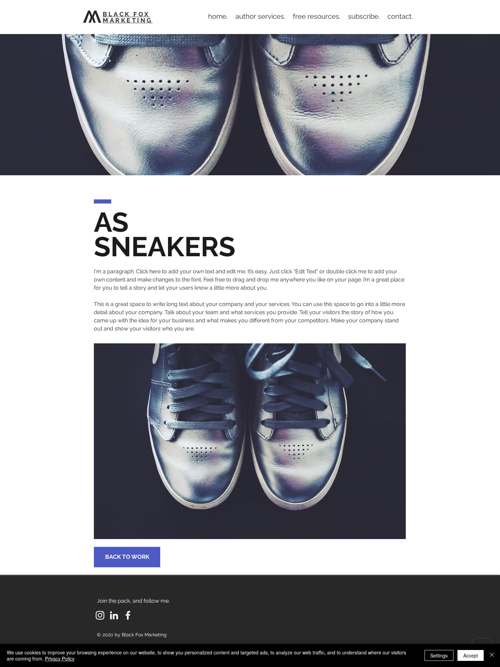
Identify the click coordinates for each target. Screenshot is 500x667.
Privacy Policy (59, 658)
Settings (439, 655)
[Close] (492, 655)
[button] (260, 16)
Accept (470, 655)
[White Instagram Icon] (100, 615)
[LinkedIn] (114, 615)
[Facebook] (128, 615)
